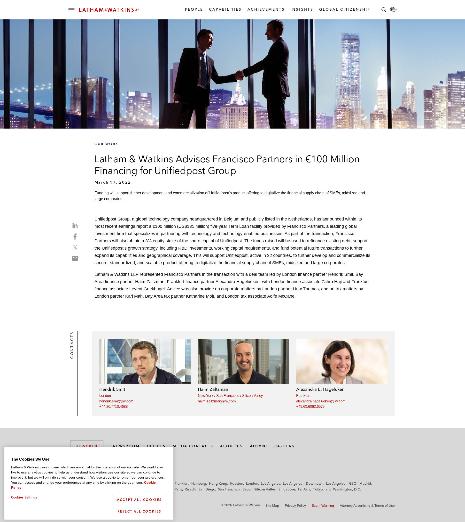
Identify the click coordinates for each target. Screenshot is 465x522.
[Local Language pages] (393, 10)
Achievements (266, 9)
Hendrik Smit (112, 389)
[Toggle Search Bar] (384, 10)
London (105, 395)
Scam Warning (323, 505)
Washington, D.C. (347, 489)
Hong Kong (218, 483)
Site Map (272, 505)
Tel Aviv (304, 489)
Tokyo (318, 489)
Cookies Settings (24, 497)
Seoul (247, 489)
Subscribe (87, 446)
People (194, 9)
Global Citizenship (344, 9)
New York (205, 395)
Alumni (258, 446)
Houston (236, 483)
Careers (284, 446)
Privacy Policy (295, 505)
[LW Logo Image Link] (109, 9)
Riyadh (190, 489)
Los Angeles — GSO (341, 483)
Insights (302, 9)
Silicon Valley (252, 395)
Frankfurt (303, 395)
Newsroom (126, 446)
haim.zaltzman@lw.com (217, 401)
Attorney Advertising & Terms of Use (367, 505)
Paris (178, 489)
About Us (231, 446)
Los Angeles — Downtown (303, 483)
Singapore (287, 489)
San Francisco (227, 395)
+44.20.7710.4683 (113, 406)
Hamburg (198, 483)
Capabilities (225, 9)
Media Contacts (193, 446)
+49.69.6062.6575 (310, 406)
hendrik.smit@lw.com (116, 401)
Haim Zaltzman (213, 389)
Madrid (365, 483)
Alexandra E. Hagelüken (320, 389)
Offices (156, 446)
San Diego (207, 489)
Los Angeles (270, 483)
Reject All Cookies (139, 511)
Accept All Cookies (139, 500)
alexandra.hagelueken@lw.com (321, 401)
